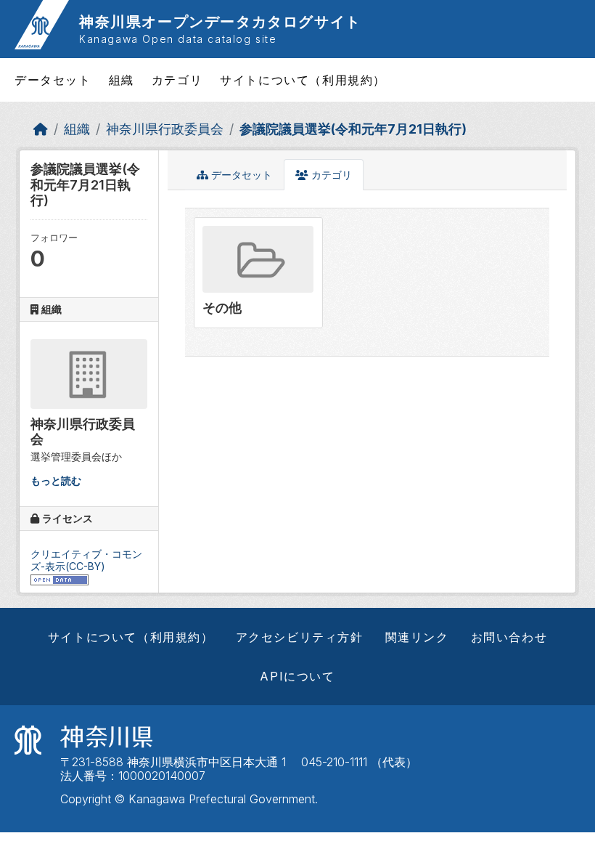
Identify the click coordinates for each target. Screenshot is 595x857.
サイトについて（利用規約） (303, 80)
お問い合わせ (509, 637)
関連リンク (417, 637)
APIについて (297, 676)
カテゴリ (177, 80)
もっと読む (55, 480)
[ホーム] (40, 129)
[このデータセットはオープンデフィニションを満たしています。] (59, 578)
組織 (121, 80)
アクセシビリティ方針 (300, 637)
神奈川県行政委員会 (164, 129)
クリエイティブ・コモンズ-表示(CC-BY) (86, 560)
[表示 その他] (258, 272)
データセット (53, 80)
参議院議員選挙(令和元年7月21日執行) (353, 129)
